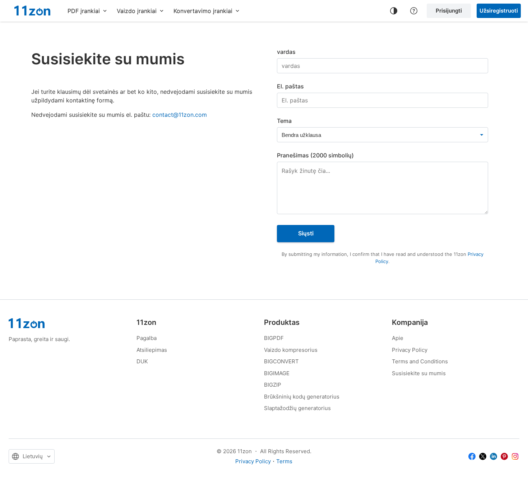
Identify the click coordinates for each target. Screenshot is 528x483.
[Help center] (414, 11)
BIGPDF (274, 338)
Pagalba (146, 338)
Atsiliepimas (151, 349)
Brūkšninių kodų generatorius (301, 396)
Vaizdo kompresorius (291, 349)
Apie (397, 338)
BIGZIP (272, 384)
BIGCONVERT (281, 361)
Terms (284, 461)
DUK (142, 361)
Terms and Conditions (420, 361)
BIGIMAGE (277, 373)
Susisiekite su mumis (419, 373)
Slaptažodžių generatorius (297, 408)
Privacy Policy (409, 349)
